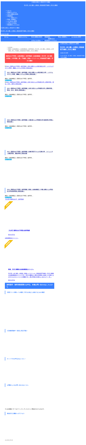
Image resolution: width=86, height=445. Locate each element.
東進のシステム (22, 37)
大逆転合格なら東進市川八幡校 (69, 43)
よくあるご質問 (76, 37)
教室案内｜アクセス (51, 40)
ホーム (6, 37)
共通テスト (51, 38)
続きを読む (8, 80)
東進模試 (47, 37)
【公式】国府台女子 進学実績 (14, 199)
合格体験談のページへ (11, 238)
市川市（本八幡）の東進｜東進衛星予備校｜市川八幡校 (41, 5)
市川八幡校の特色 (36, 37)
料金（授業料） (63, 37)
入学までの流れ (36, 40)
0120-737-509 (5, 34)
